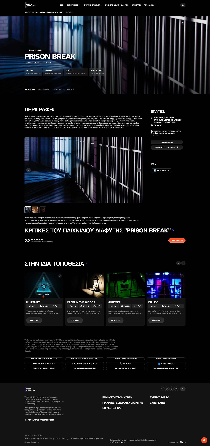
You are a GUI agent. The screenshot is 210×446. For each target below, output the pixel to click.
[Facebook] (162, 389)
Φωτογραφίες (44, 90)
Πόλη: (149, 5)
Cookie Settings (62, 438)
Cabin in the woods (81, 302)
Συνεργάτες (136, 5)
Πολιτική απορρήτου (33, 438)
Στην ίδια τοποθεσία (64, 90)
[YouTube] (176, 389)
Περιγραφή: (29, 90)
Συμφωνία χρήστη (31, 442)
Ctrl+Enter (155, 135)
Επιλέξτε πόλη (112, 408)
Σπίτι (61, 5)
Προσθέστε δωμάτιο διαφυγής (116, 5)
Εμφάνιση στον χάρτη (92, 5)
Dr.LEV (153, 302)
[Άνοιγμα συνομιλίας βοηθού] (204, 440)
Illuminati (33, 302)
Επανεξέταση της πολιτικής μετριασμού (87, 438)
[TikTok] (171, 389)
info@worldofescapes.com (41, 420)
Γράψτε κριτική (177, 240)
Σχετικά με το (72, 5)
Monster (114, 302)
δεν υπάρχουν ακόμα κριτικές (42, 242)
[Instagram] (166, 389)
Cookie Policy (48, 438)
